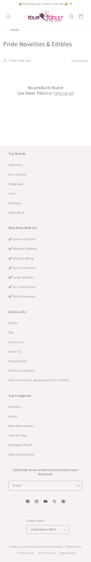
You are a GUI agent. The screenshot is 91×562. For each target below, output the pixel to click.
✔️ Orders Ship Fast (22, 239)
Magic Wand (16, 212)
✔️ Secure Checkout (22, 268)
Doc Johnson (17, 174)
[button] (8, 16)
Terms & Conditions (21, 370)
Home (15, 30)
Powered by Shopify (52, 546)
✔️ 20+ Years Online (22, 287)
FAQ (11, 332)
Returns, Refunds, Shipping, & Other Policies (38, 380)
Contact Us (15, 342)
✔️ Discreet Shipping (22, 249)
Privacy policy (26, 552)
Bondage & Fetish (20, 445)
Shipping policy (68, 552)
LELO (11, 193)
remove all (64, 93)
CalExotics (15, 165)
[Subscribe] (77, 486)
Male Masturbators (21, 426)
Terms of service (46, 552)
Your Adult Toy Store (29, 546)
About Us (14, 351)
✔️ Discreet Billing (21, 258)
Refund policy (74, 546)
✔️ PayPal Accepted (21, 296)
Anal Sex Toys (17, 435)
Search (13, 323)
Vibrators (14, 407)
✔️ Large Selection (21, 277)
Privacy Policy (17, 361)
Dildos (12, 416)
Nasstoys (14, 203)
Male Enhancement (21, 454)
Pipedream (15, 184)
